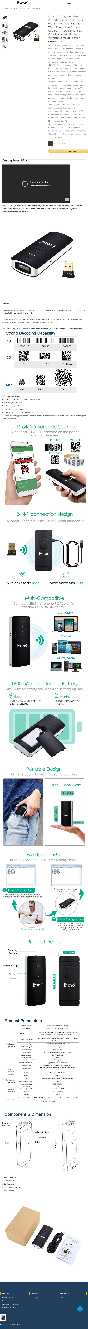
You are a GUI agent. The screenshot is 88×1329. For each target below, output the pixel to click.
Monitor (4, 1301)
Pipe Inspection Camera (9, 1307)
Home (4, 8)
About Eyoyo (35, 1298)
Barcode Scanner (15, 8)
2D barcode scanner (32, 8)
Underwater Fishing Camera (10, 1304)
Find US (62, 1298)
